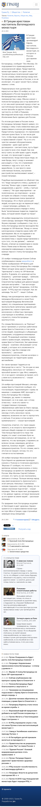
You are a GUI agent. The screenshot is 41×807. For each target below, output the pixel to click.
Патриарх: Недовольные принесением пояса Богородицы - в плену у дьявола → (20, 665)
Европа (17, 15)
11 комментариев (22, 520)
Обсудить (35, 520)
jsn (14, 801)
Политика (5, 18)
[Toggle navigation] (36, 4)
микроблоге (27, 261)
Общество (16, 12)
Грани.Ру (5, 12)
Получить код (24, 529)
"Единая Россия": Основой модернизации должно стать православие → (17, 752)
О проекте (6, 789)
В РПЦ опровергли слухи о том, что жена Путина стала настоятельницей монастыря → (20, 725)
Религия (26, 12)
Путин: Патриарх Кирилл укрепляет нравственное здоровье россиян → (17, 760)
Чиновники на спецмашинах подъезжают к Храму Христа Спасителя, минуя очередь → (20, 692)
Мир (30, 15)
